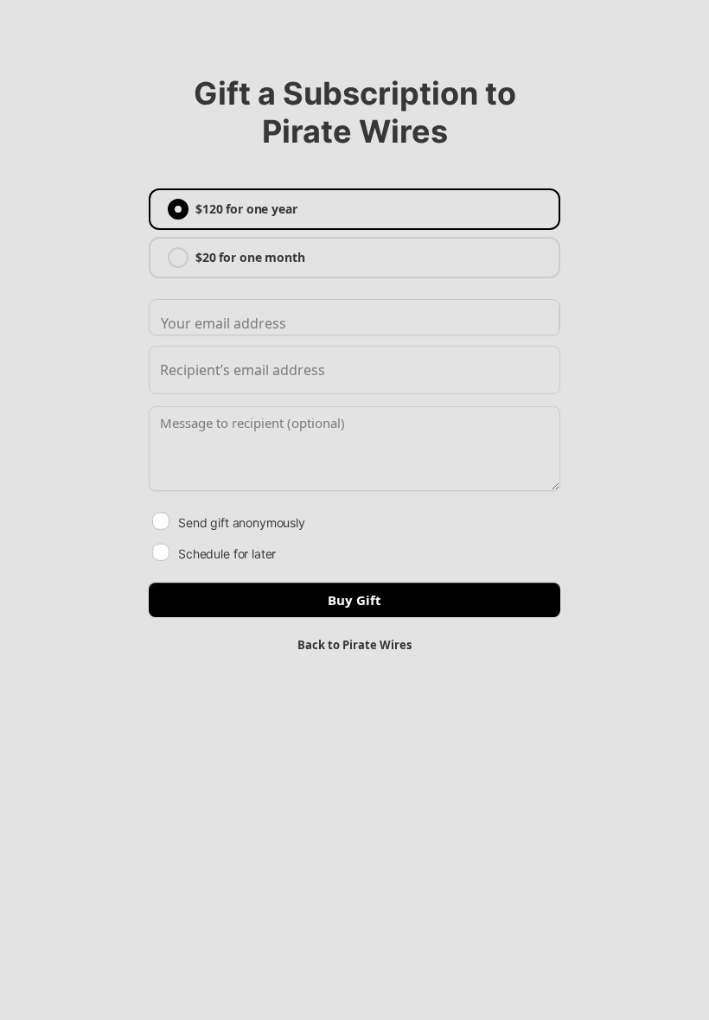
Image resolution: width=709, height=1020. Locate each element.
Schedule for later (227, 553)
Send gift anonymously (241, 522)
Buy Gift (354, 600)
